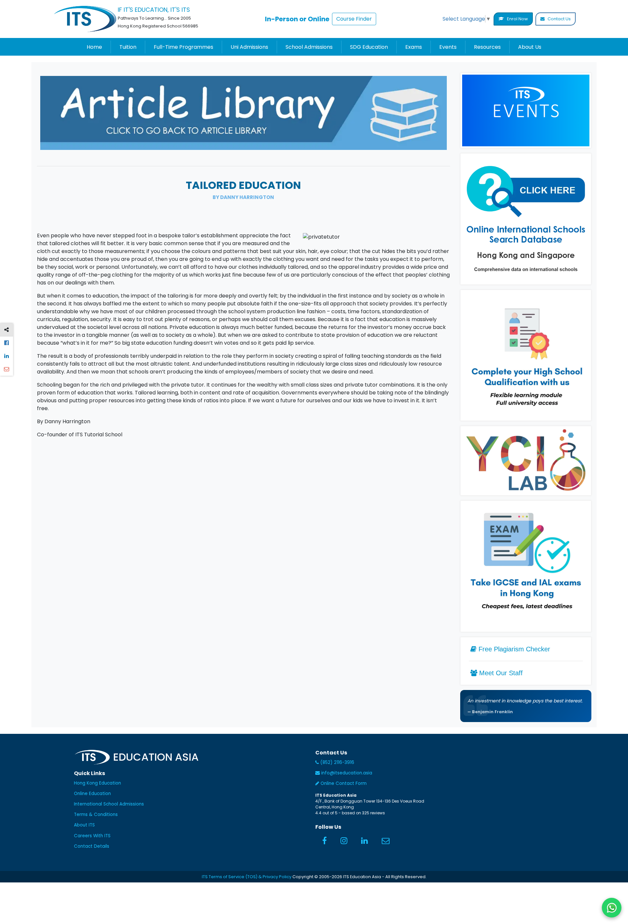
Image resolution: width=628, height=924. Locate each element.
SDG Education (369, 47)
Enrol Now (517, 19)
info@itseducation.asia (346, 773)
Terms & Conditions (96, 814)
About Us (529, 47)
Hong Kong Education (97, 783)
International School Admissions (109, 804)
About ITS (84, 825)
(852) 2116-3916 (336, 762)
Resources (487, 47)
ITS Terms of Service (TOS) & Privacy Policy (246, 876)
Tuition (127, 47)
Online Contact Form (343, 783)
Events (448, 47)
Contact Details (91, 846)
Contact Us (559, 19)
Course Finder (354, 19)
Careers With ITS (92, 836)
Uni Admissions (249, 47)
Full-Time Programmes (183, 47)
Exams (413, 47)
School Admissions (309, 47)
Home (94, 47)
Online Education (92, 793)
